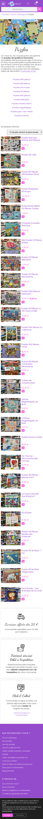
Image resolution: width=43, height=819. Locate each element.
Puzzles (5, 754)
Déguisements (8, 771)
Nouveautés (7, 741)
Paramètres (20, 815)
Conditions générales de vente (15, 794)
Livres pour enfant (9, 761)
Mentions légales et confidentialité (16, 790)
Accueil (5, 14)
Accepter (7, 815)
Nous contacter (8, 787)
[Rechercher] (39, 9)
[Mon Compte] (28, 4)
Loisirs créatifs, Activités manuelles (16, 751)
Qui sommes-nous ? (10, 784)
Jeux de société (8, 744)
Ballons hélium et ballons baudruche (17, 764)
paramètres (7, 811)
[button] (3, 4)
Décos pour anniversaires (12, 767)
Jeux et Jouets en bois (11, 748)
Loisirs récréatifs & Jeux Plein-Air (15, 757)
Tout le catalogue (18, 14)
